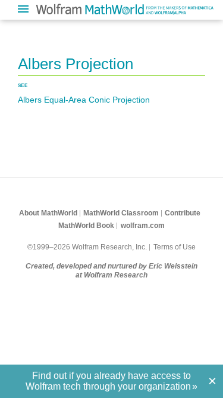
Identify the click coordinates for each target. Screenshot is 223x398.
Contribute (182, 213)
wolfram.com (143, 225)
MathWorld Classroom (121, 213)
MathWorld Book (86, 225)
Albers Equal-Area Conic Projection (84, 99)
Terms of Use (174, 247)
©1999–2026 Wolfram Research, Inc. (87, 247)
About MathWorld (48, 213)
